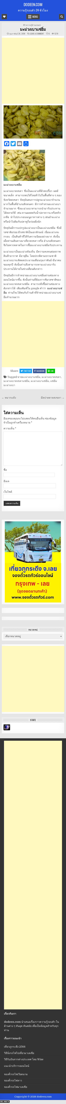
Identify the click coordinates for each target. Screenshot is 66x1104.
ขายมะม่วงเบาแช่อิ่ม (28, 377)
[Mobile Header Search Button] (61, 16)
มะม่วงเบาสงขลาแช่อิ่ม (16, 381)
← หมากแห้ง (9, 397)
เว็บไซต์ (8, 491)
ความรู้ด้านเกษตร (33, 25)
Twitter (27, 371)
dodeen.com (33, 4)
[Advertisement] (33, 71)
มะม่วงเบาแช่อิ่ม (33, 29)
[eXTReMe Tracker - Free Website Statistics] (7, 729)
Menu (35, 17)
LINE (52, 371)
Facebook (40, 371)
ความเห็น (10, 428)
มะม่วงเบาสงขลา (51, 377)
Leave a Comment (37, 34)
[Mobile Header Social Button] (4, 16)
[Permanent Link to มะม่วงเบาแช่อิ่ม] (33, 122)
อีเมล (6, 481)
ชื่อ (5, 469)
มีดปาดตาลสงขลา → (52, 397)
